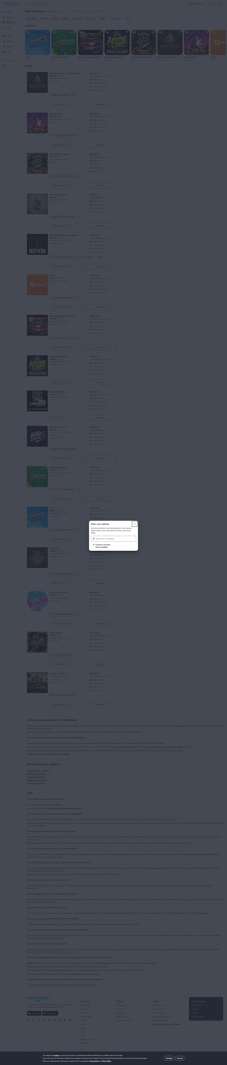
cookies (56, 1055)
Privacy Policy (106, 1061)
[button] (114, 545)
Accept (179, 1058)
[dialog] (113, 1058)
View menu (101, 104)
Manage (169, 1058)
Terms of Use (94, 1061)
